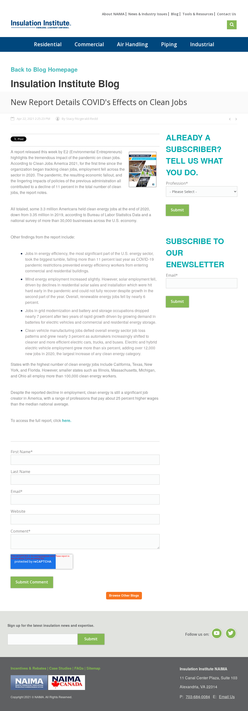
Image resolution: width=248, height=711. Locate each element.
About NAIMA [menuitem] (113, 14)
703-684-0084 (198, 696)
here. (66, 420)
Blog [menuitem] (174, 14)
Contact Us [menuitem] (226, 14)
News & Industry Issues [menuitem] (147, 14)
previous (230, 119)
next (235, 119)
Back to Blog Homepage (44, 69)
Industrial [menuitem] (202, 44)
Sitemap (93, 668)
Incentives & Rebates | (30, 668)
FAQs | (80, 668)
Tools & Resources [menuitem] (197, 14)
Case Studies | (61, 668)
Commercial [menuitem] (89, 44)
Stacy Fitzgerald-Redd (82, 118)
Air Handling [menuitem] (132, 44)
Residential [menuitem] (48, 44)
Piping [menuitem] (169, 44)
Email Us (227, 696)
